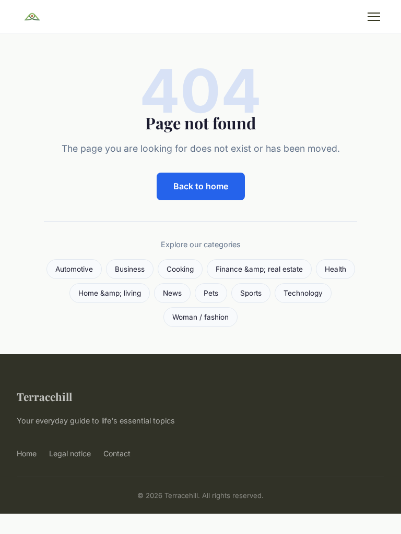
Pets (211, 293)
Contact (117, 453)
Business (130, 269)
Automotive (74, 269)
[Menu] (373, 16)
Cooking (180, 269)
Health (335, 269)
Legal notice (70, 453)
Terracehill (44, 396)
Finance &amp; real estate (259, 269)
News (172, 293)
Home (27, 453)
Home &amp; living (109, 293)
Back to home (200, 186)
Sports (251, 293)
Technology (303, 293)
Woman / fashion (200, 317)
